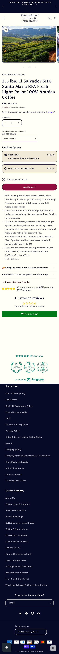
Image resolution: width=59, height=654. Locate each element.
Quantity (6, 117)
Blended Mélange (14, 516)
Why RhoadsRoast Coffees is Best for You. (26, 585)
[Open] (6, 647)
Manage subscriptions (16, 425)
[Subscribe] (50, 602)
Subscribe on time (14, 468)
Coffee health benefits (16, 541)
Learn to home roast (15, 560)
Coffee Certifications (16, 535)
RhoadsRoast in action (17, 573)
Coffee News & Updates (17, 504)
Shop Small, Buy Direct (17, 579)
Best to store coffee (15, 510)
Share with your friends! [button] (17, 282)
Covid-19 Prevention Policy (19, 406)
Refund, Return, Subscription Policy (23, 437)
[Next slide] (56, 6)
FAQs (8, 418)
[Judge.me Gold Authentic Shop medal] (16, 367)
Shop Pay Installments (16, 462)
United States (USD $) (28, 632)
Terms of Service (13, 474)
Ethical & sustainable (16, 412)
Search (9, 443)
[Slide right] (36, 68)
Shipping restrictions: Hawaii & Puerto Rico (27, 456)
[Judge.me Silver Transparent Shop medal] (29, 367)
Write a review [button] (29, 314)
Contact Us (11, 400)
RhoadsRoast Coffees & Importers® (32, 651)
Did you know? (12, 548)
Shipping (5, 107)
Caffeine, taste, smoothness (19, 523)
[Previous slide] (3, 6)
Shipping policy (13, 449)
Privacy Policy (12, 431)
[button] (3, 18)
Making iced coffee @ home (19, 566)
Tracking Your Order (15, 481)
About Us (10, 498)
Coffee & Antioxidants (16, 529)
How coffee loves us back (18, 554)
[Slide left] (23, 68)
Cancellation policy (15, 393)
